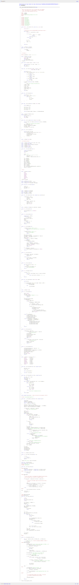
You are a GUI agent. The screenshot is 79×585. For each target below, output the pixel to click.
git (32, 4)
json (77, 583)
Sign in (77, 1)
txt (75, 583)
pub (23, 4)
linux (27, 4)
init (20, 5)
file (36, 7)
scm (25, 4)
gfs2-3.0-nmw (38, 4)
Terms (9, 583)
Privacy (7, 583)
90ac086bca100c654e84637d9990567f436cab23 (50, 4)
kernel (20, 4)
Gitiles (5, 583)
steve (34, 4)
